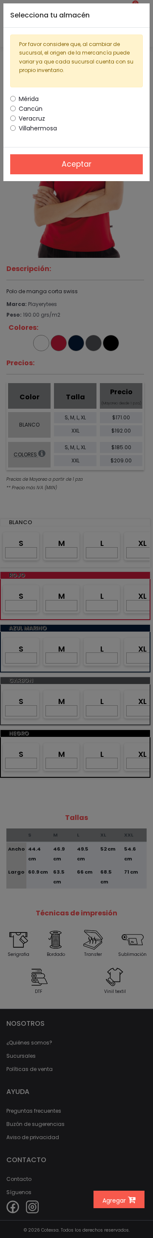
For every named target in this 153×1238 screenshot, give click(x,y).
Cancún (30, 108)
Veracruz (32, 118)
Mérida (29, 99)
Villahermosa (38, 128)
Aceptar (76, 164)
